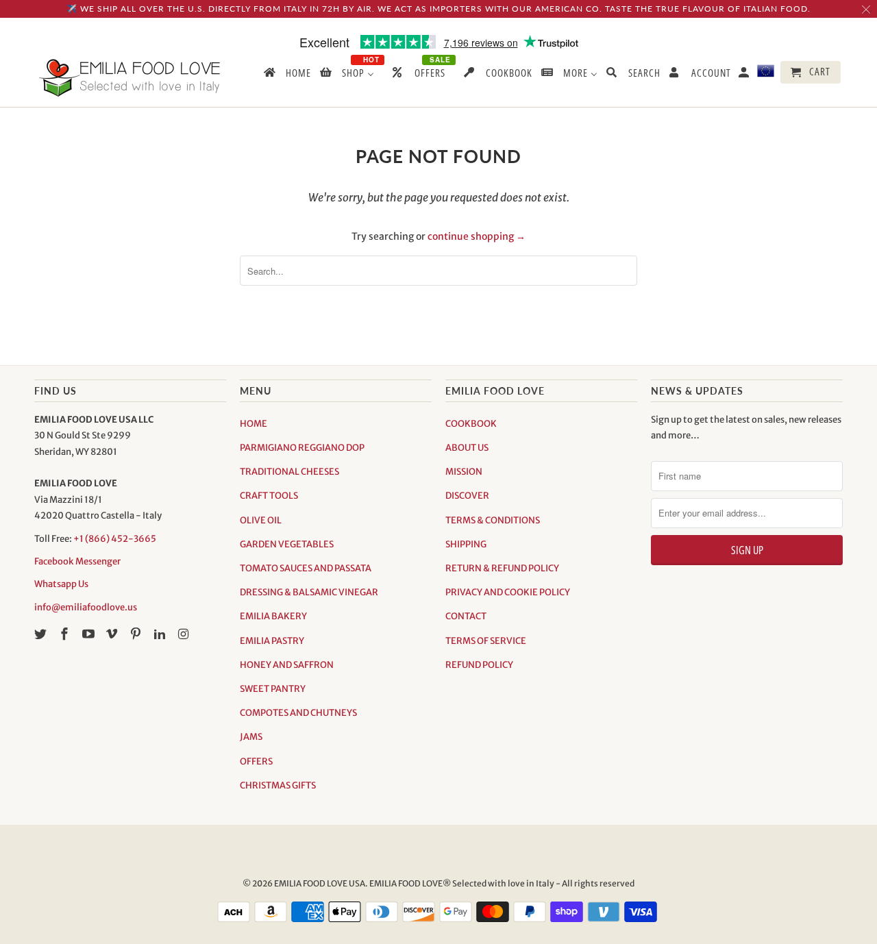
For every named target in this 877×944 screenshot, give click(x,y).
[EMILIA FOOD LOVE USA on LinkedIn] (161, 634)
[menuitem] (286, 75)
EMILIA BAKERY (273, 616)
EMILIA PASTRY (272, 641)
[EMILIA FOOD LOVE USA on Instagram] (185, 634)
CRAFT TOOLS (269, 495)
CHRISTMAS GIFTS (278, 785)
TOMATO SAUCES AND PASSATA (305, 568)
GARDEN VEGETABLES (287, 544)
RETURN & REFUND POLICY (502, 568)
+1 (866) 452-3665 (114, 539)
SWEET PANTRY (273, 689)
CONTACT (465, 616)
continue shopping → (477, 236)
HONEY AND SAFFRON (287, 665)
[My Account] (745, 75)
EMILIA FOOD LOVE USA (319, 883)
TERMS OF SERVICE (485, 641)
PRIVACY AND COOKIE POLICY (507, 592)
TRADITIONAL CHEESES (289, 471)
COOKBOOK (471, 424)
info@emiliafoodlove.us (85, 607)
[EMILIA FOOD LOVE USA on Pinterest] (137, 634)
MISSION (463, 471)
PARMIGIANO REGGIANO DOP (302, 448)
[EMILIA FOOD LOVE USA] (130, 78)
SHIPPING (465, 544)
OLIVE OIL (261, 520)
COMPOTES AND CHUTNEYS (298, 713)
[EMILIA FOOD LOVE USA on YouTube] (89, 634)
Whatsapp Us (61, 584)
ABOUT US (467, 448)
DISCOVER (467, 495)
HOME (253, 424)
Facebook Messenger (77, 561)
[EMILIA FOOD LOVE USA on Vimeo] (113, 634)
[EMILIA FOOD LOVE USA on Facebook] (65, 634)
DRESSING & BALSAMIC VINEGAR (309, 592)
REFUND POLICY (479, 665)
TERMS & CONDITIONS (492, 520)
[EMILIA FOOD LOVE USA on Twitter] (41, 634)
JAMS (251, 737)
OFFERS (256, 761)
